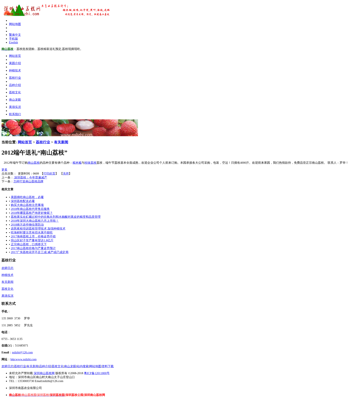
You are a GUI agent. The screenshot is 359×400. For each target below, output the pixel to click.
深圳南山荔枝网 (44, 373)
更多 (4, 169)
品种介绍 (45, 366)
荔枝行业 (43, 142)
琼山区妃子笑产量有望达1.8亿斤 (32, 240)
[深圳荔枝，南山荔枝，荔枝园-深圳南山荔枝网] (55, 14)
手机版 (13, 38)
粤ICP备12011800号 (97, 373)
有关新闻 (61, 142)
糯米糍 (77, 162)
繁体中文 (15, 34)
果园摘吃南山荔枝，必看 (27, 197)
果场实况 (7, 295)
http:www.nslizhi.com (23, 359)
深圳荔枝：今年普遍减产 (30, 177)
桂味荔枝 (90, 162)
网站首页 (25, 142)
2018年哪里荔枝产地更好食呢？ (32, 212)
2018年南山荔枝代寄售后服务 (30, 208)
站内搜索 (83, 366)
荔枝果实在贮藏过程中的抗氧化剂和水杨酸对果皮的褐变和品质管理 (56, 216)
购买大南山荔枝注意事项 (27, 205)
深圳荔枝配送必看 (23, 201)
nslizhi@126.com (22, 352)
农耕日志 (7, 268)
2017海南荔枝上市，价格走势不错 (33, 236)
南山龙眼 (70, 366)
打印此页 (49, 173)
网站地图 (15, 24)
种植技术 (7, 275)
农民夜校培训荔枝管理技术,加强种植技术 (38, 228)
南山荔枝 (34, 162)
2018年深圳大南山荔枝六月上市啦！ (35, 220)
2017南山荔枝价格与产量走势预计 (33, 248)
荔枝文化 (7, 288)
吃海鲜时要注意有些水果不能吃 (32, 232)
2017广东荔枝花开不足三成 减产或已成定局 (39, 252)
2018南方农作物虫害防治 (27, 224)
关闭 (66, 173)
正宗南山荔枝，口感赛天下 (29, 244)
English (13, 42)
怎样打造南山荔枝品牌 (28, 181)
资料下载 (108, 366)
